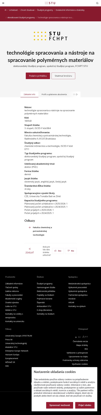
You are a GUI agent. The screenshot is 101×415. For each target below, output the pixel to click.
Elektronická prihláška (46, 291)
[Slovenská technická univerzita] (50, 3)
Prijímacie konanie (44, 298)
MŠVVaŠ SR (10, 362)
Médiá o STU (10, 310)
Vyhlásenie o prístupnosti (77, 352)
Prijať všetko (85, 405)
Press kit (8, 339)
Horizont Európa (12, 354)
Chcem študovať (27, 10)
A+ (79, 337)
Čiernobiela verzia (80, 341)
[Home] (5, 10)
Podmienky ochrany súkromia (75, 360)
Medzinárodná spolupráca (79, 283)
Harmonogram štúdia (46, 287)
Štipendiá (41, 302)
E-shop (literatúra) (44, 310)
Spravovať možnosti (59, 405)
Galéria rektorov (12, 291)
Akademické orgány (13, 298)
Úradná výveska (12, 302)
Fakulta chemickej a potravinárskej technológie (42, 231)
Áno (59, 251)
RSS (86, 349)
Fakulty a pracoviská (13, 295)
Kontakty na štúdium (45, 314)
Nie (72, 251)
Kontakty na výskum (77, 306)
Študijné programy (45, 10)
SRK (7, 366)
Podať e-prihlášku (38, 75)
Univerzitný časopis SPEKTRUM (18, 335)
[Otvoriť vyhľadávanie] (97, 3)
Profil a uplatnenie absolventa (54, 94)
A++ (85, 336)
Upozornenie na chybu (78, 356)
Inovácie (71, 298)
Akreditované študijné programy (21, 17)
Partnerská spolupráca (77, 295)
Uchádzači (13, 10)
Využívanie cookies (80, 364)
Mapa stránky (82, 345)
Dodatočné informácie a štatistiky (70, 10)
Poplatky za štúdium (45, 295)
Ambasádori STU (44, 306)
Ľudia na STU (10, 306)
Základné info (29, 94)
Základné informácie (14, 283)
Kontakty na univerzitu (14, 321)
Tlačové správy (11, 287)
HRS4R (71, 302)
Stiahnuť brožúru (63, 75)
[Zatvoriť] (3, 3)
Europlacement (11, 358)
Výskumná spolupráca (77, 291)
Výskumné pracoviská (77, 287)
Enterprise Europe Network (16, 351)
